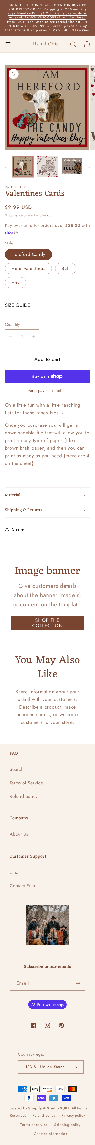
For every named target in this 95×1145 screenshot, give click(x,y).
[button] (8, 44)
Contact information (50, 1133)
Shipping (11, 215)
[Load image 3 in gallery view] (72, 166)
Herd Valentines (28, 268)
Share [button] (18, 529)
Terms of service (34, 1124)
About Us (19, 834)
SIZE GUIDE (17, 305)
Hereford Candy (28, 254)
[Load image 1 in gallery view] (23, 166)
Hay (15, 282)
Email (15, 872)
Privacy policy (73, 1115)
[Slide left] (5, 168)
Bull (66, 268)
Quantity (12, 324)
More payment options (47, 390)
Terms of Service (26, 783)
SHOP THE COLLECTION (47, 623)
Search (17, 769)
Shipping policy (67, 1124)
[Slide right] (89, 168)
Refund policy (24, 796)
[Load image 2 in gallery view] (47, 166)
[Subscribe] (78, 983)
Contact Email (24, 886)
